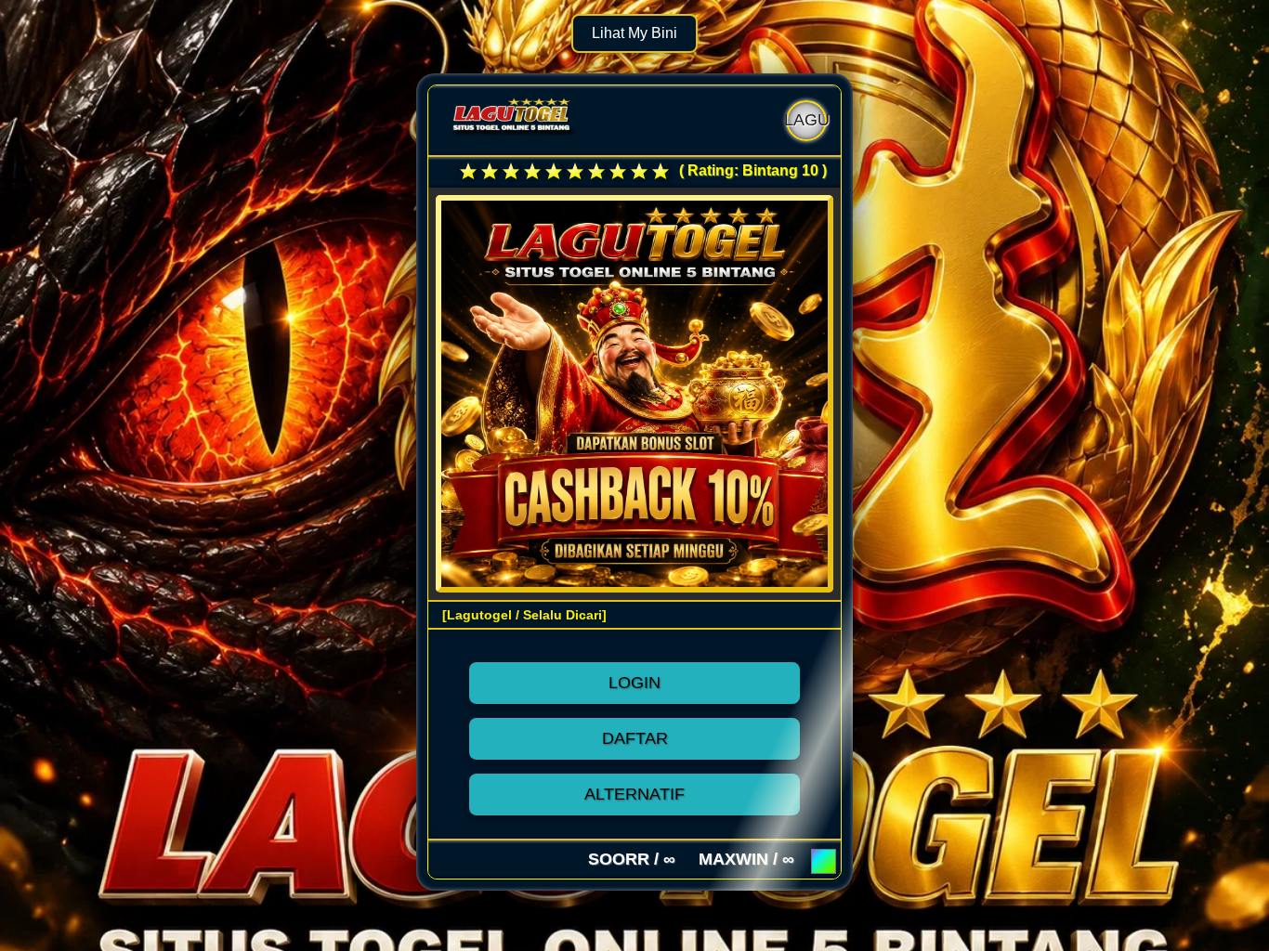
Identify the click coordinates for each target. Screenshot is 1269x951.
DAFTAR (635, 738)
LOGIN (634, 682)
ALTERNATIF (634, 794)
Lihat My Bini (634, 33)
